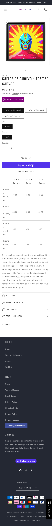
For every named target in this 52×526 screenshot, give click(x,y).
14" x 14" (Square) (13, 110)
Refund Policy (11, 414)
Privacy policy (14, 516)
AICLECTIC (15, 512)
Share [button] (7, 324)
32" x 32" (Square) (13, 116)
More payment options (26, 172)
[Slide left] (20, 70)
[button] (5, 9)
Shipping (15, 93)
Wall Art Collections (14, 355)
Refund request (12, 420)
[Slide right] (32, 70)
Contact (8, 361)
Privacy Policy (11, 402)
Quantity (5, 143)
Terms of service (26, 516)
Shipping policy (40, 516)
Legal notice (35, 520)
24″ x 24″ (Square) (36, 110)
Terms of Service (12, 390)
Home (7, 349)
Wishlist (8, 367)
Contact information (22, 520)
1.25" (7, 137)
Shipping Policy (12, 408)
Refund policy (40, 512)
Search (8, 384)
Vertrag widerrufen (16, 425)
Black (7, 126)
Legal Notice (10, 396)
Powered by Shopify (26, 512)
